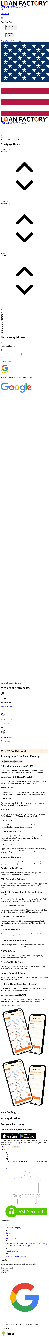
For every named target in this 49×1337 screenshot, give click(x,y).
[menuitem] (11, 27)
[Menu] (2, 125)
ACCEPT (16, 1147)
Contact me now (11, 1169)
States (3, 253)
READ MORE (6, 1147)
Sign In (3, 41)
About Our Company (13, 1228)
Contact (8, 1233)
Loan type (4, 201)
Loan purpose (6, 149)
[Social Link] (24, 1320)
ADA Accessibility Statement (16, 1256)
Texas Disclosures (11, 1251)
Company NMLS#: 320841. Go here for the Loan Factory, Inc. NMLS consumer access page (26, 1245)
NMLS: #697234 (11, 1238)
